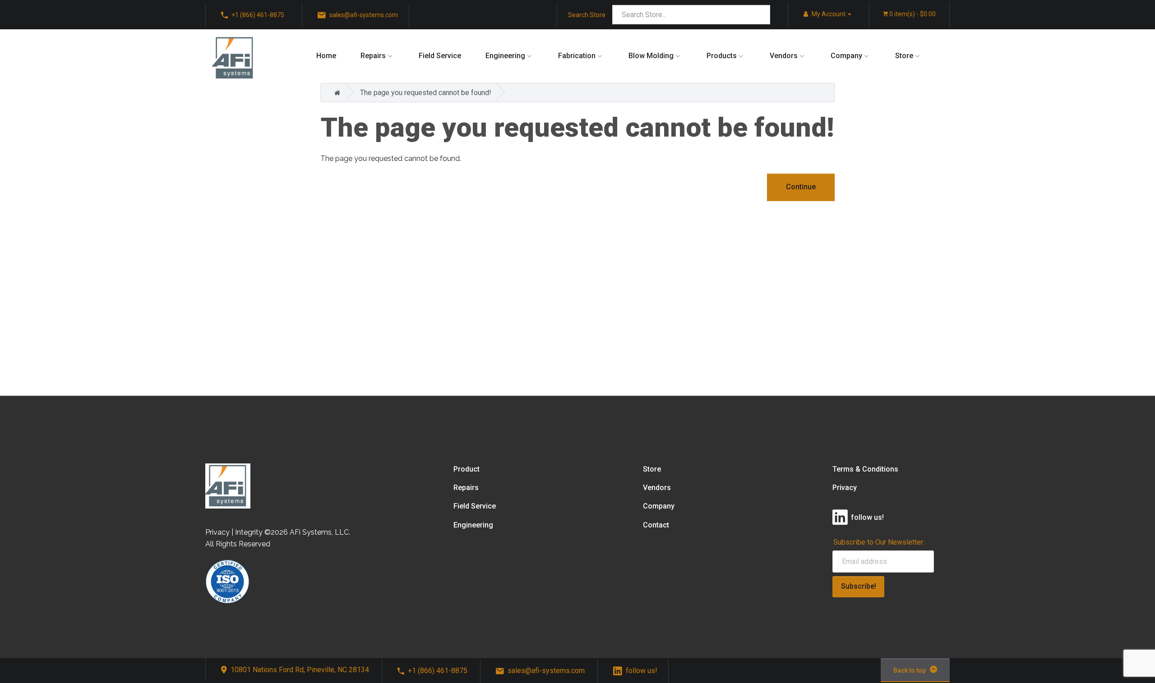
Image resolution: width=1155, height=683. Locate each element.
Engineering (505, 55)
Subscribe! (858, 586)
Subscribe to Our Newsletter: (878, 542)
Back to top (909, 670)
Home (326, 55)
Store (904, 55)
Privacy (844, 487)
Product (466, 469)
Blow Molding (651, 55)
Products (722, 55)
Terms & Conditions (865, 469)
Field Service (440, 55)
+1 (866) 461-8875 (437, 670)
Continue (801, 187)
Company (846, 55)
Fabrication (577, 55)
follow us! (641, 670)
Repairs (373, 55)
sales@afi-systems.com (546, 670)
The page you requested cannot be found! (425, 92)
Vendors (784, 55)
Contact (656, 525)
